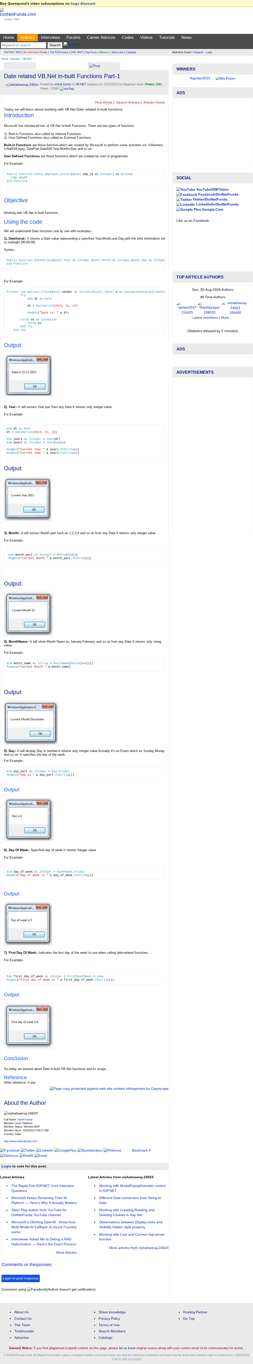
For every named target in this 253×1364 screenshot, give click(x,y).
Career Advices (101, 37)
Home (8, 37)
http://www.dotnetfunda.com (20, 1141)
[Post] (94, 66)
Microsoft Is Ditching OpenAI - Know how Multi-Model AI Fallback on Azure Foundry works (44, 1227)
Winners (104, 52)
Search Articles (127, 102)
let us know (127, 1348)
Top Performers (59, 52)
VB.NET (27, 58)
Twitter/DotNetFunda (210, 214)
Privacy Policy (109, 1318)
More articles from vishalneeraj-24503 (139, 1248)
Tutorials (167, 37)
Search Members (112, 1331)
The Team (22, 1325)
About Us (21, 1312)
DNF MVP (77, 52)
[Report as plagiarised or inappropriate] (67, 88)
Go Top (189, 1318)
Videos (146, 37)
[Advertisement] (212, 148)
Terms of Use (109, 1325)
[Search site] (71, 45)
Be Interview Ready (35, 52)
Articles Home (154, 102)
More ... (227, 332)
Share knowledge (112, 1312)
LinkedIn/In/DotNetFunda (217, 219)
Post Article (103, 102)
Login (209, 52)
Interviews (50, 37)
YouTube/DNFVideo (212, 204)
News (186, 37)
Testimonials (24, 1331)
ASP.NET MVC (13, 52)
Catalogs (131, 52)
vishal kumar (25, 1119)
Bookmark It (141, 1150)
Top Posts (91, 52)
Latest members (205, 332)
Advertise (21, 1338)
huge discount (83, 3)
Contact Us (23, 1318)
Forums (73, 37)
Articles (28, 37)
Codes (128, 37)
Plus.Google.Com (208, 224)
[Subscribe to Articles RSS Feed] (167, 102)
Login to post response (21, 1278)
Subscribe (117, 52)
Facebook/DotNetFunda (217, 209)
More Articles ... (68, 1252)
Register (199, 52)
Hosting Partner (195, 1312)
